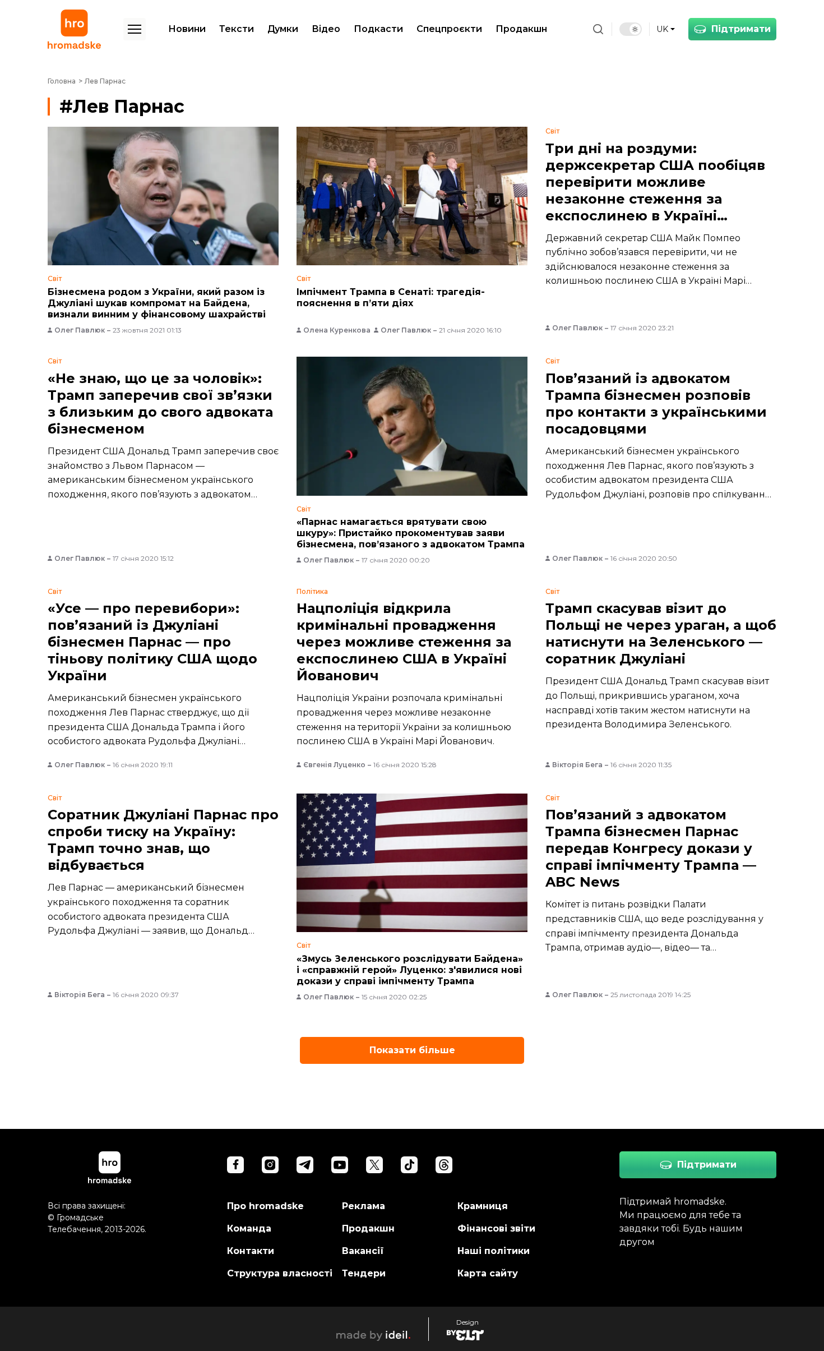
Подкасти (378, 29)
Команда (249, 1228)
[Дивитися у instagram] (270, 1164)
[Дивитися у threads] (444, 1164)
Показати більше (412, 1050)
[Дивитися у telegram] (305, 1164)
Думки (282, 29)
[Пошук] (598, 29)
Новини (187, 29)
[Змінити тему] (630, 29)
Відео (326, 29)
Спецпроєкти (449, 29)
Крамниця (482, 1206)
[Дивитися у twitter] (374, 1164)
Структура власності (279, 1273)
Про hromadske (265, 1206)
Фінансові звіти (496, 1228)
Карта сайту (487, 1273)
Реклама (363, 1206)
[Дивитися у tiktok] (409, 1164)
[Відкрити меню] (134, 29)
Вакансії (363, 1251)
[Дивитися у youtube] (339, 1164)
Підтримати (741, 29)
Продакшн (521, 29)
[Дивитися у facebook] (235, 1164)
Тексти (236, 29)
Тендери (364, 1273)
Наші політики (493, 1251)
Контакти (250, 1251)
